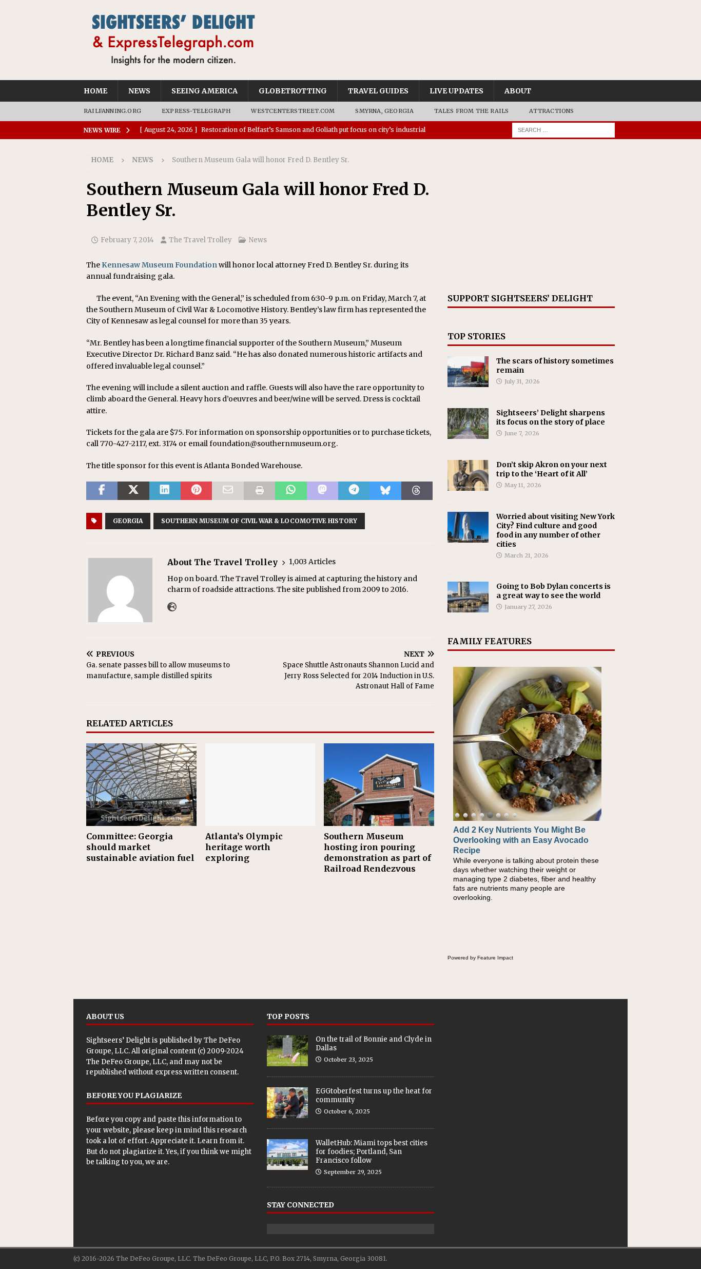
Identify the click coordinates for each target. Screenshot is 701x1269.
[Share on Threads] (417, 491)
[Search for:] (563, 129)
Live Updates (456, 90)
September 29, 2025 (353, 1172)
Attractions (551, 110)
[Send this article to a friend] (227, 491)
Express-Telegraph (196, 110)
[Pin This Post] (196, 491)
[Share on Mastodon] (322, 491)
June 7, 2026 (521, 433)
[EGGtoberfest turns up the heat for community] (287, 1102)
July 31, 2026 (522, 381)
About (517, 90)
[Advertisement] (531, 216)
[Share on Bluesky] (385, 491)
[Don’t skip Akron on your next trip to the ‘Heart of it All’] (468, 475)
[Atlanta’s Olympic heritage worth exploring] (260, 784)
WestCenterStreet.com (293, 110)
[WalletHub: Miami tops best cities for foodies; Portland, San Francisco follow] (287, 1154)
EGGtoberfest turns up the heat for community (374, 1095)
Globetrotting (293, 90)
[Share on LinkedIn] (165, 491)
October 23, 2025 (348, 1059)
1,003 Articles (312, 561)
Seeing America (204, 90)
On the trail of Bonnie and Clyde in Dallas (374, 1043)
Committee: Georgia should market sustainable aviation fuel (140, 847)
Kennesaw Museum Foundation (159, 265)
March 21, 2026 (526, 555)
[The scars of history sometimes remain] (468, 371)
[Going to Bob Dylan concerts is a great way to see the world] (468, 597)
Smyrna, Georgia (384, 110)
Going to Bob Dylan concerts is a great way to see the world (553, 591)
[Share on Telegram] (353, 491)
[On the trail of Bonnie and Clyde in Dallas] (287, 1050)
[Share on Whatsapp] (290, 491)
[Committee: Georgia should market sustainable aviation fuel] (141, 784)
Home (95, 90)
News (139, 90)
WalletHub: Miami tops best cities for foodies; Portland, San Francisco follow (371, 1152)
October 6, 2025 (347, 1111)
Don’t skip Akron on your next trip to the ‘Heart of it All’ (551, 469)
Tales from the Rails (471, 110)
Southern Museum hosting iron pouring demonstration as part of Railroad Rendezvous (377, 852)
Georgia (128, 521)
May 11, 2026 (522, 485)
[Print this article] (259, 491)
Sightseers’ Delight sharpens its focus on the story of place (550, 417)
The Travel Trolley (200, 240)
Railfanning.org (112, 110)
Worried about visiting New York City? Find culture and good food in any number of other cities (555, 530)
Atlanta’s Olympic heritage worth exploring (244, 847)
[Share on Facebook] (102, 491)
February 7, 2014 (127, 240)
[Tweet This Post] (133, 491)
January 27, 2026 (528, 606)
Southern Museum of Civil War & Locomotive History (259, 521)
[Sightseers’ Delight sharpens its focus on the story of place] (468, 423)
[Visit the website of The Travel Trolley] (172, 607)
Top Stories (476, 336)
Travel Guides (378, 90)
